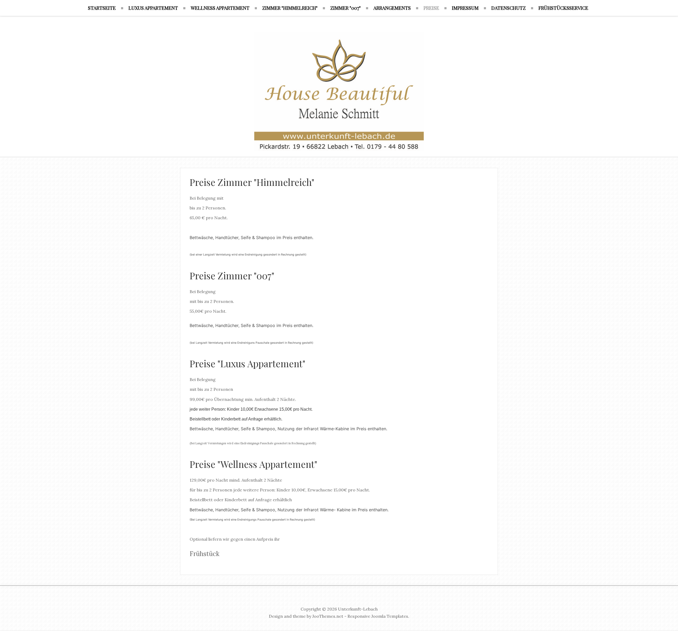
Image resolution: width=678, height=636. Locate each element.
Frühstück (204, 554)
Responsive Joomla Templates (377, 616)
